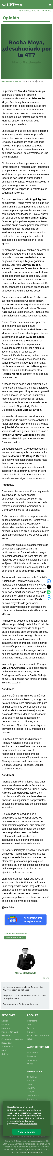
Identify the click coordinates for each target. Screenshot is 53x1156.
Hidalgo (31, 1032)
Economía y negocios (12, 1039)
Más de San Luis (9, 1032)
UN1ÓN (30, 1092)
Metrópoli (6, 1028)
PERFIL (46, 978)
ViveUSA (31, 1088)
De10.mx (31, 1081)
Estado (4, 1021)
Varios (30, 1063)
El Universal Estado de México (38, 1037)
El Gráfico (32, 1077)
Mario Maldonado (26, 62)
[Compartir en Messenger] (49, 597)
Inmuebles (32, 1052)
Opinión (5, 1054)
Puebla (30, 1028)
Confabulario (33, 1095)
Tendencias (7, 1046)
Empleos (31, 1056)
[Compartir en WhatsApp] (49, 592)
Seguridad (6, 1043)
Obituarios (32, 1099)
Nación (4, 1050)
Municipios (6, 1035)
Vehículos (32, 1060)
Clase (30, 1084)
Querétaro (32, 1021)
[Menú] (49, 4)
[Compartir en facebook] (49, 581)
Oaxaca (31, 1024)
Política (5, 1024)
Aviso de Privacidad (27, 1124)
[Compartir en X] (49, 587)
